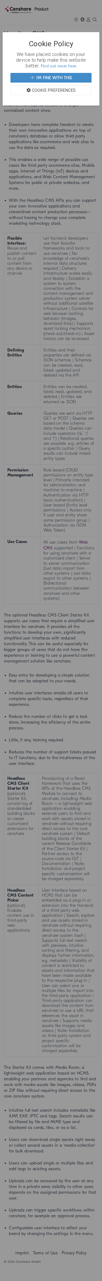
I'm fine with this (53, 78)
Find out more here (58, 66)
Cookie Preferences (54, 90)
